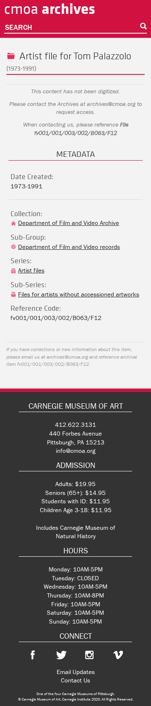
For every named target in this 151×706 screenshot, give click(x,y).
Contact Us (75, 680)
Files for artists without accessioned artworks (78, 294)
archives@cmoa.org (111, 104)
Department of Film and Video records (69, 247)
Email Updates (76, 672)
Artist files (31, 270)
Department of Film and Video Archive (68, 223)
